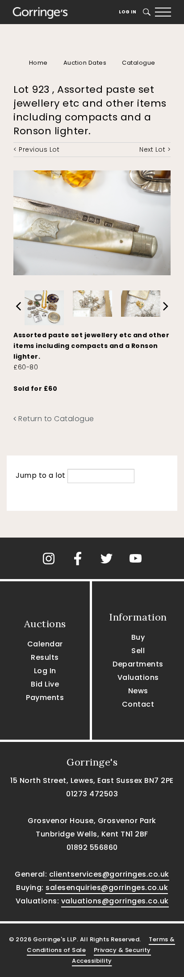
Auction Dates (85, 62)
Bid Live (45, 684)
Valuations (138, 677)
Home (38, 62)
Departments (138, 664)
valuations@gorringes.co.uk (115, 901)
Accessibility (92, 960)
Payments (45, 697)
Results (45, 657)
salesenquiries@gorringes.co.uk (107, 887)
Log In (127, 11)
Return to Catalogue (55, 419)
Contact (138, 704)
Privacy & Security (122, 950)
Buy (138, 637)
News (138, 691)
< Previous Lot (36, 149)
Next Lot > (155, 149)
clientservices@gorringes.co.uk (109, 874)
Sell (138, 651)
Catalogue (138, 62)
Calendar (45, 644)
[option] (44, 305)
